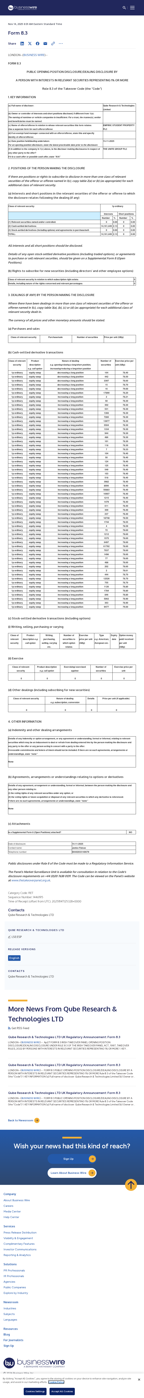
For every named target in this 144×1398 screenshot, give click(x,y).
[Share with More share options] (61, 43)
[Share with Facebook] (37, 43)
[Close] (139, 1379)
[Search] (124, 7)
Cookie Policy (56, 1382)
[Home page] (22, 7)
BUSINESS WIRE (34, 55)
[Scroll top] (131, 1185)
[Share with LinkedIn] (22, 43)
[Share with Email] (45, 43)
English (14, 958)
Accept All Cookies (62, 1391)
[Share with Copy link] (53, 43)
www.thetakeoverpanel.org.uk (30, 880)
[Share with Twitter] (30, 43)
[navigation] (132, 7)
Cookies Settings (35, 1391)
